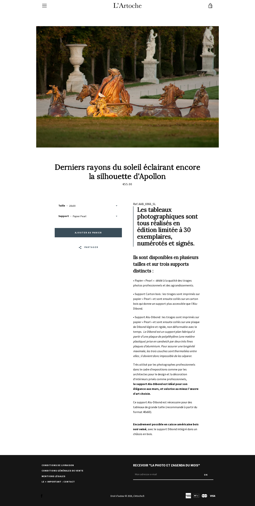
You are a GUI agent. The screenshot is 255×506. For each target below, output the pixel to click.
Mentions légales (53, 476)
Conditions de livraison (58, 465)
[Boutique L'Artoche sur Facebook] (41, 496)
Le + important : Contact (58, 481)
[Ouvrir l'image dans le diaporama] (127, 87)
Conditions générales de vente (62, 470)
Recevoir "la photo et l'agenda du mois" (166, 465)
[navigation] (44, 5)
